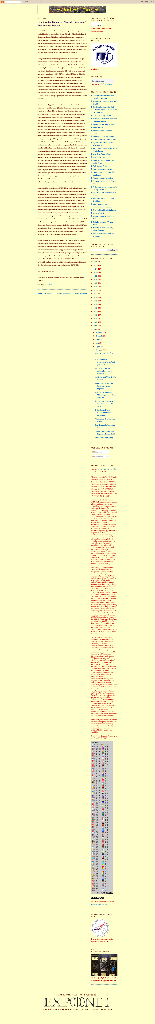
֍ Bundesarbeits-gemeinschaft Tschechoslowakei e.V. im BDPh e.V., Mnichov (104, 110)
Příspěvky (98, 452)
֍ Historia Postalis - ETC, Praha (103, 139)
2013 (95, 308)
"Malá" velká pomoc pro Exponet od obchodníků (105, 432)
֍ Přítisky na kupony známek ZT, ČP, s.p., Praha (104, 188)
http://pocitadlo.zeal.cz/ (99, 904)
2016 (95, 297)
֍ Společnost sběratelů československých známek (101, 205)
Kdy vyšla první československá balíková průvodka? (105, 362)
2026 (95, 262)
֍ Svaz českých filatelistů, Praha (103, 210)
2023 (95, 272)
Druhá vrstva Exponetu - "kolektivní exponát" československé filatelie (62, 23)
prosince (99, 332)
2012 (95, 311)
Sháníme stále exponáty (104, 437)
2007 (95, 329)
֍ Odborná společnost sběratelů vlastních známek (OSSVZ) (103, 96)
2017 (95, 293)
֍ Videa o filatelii (97, 213)
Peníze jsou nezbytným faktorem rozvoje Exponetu (104, 386)
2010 (95, 318)
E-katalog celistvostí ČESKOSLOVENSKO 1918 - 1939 (104, 412)
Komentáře (98, 456)
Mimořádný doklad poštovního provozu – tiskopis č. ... (104, 371)
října (98, 339)
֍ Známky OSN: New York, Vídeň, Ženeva (102, 229)
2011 (95, 315)
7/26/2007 (48, 284)
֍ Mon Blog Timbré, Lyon (101, 154)
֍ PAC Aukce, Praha (99, 166)
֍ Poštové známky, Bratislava (102, 178)
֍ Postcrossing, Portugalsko (101, 169)
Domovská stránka (63, 293)
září (97, 343)
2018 (95, 290)
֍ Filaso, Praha (97, 127)
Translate (108, 84)
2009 (95, 322)
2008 (95, 325)
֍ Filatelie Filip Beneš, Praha (102, 136)
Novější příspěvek (44, 293)
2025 (95, 265)
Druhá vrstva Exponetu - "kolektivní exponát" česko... (104, 404)
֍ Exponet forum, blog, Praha (102, 124)
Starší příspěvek (81, 293)
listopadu (99, 336)
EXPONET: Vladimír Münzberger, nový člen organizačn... (105, 395)
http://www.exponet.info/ (107, 469)
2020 (95, 283)
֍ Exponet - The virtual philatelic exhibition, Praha (104, 120)
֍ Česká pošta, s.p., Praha (101, 115)
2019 (95, 286)
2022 (95, 276)
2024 (95, 269)
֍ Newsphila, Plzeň (98, 157)
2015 (95, 301)
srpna (98, 346)
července (99, 350)
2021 (95, 279)
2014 (95, 304)
